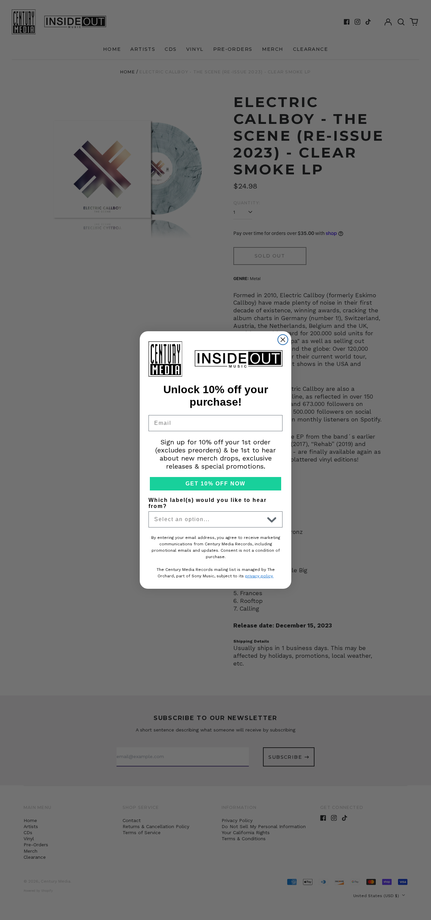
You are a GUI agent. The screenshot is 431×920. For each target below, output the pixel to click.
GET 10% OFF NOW (215, 483)
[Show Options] (271, 519)
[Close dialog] (283, 340)
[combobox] (209, 519)
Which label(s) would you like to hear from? (207, 503)
